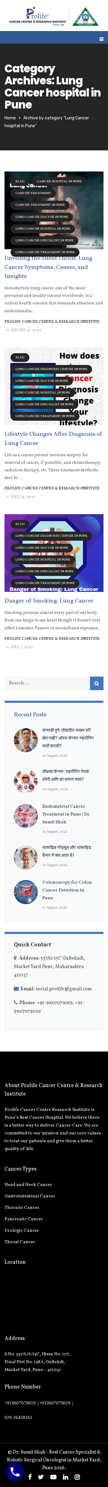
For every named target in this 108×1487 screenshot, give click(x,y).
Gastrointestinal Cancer (29, 1196)
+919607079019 (20, 1403)
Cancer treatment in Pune (40, 205)
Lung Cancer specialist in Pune (44, 240)
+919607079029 (54, 1403)
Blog (20, 181)
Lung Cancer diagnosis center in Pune (51, 369)
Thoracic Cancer (21, 1208)
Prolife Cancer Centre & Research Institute (52, 322)
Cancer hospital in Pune (59, 181)
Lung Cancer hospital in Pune (42, 229)
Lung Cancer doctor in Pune (41, 217)
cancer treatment (33, 193)
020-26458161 (18, 1417)
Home (10, 118)
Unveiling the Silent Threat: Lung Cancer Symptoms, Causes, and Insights (48, 267)
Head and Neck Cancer (28, 1185)
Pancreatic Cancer (23, 1219)
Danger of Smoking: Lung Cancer (49, 601)
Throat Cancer (19, 1242)
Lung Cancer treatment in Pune (45, 252)
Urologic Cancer (21, 1231)
